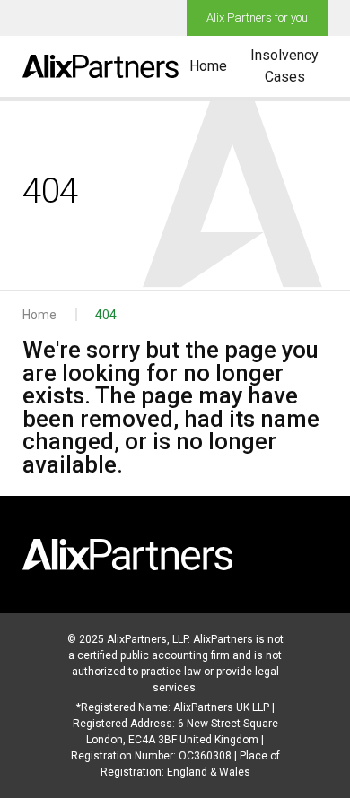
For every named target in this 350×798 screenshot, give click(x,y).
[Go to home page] (100, 66)
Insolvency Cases (284, 66)
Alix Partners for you (257, 17)
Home (208, 65)
